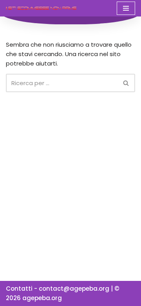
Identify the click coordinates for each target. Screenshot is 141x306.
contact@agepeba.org (74, 288)
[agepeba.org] (41, 8)
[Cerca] (126, 83)
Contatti (19, 288)
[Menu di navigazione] (126, 8)
